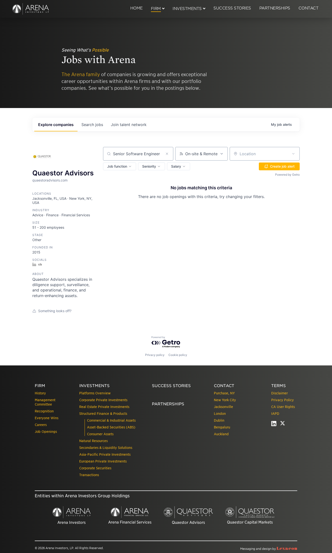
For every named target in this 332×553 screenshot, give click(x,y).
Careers (41, 425)
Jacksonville (223, 407)
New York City (225, 400)
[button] (119, 166)
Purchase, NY (224, 393)
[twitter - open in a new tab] (282, 425)
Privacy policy (155, 355)
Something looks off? (54, 311)
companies (56, 124)
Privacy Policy (282, 400)
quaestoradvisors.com (50, 180)
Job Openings (46, 432)
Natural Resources (93, 441)
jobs (92, 124)
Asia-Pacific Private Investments (105, 454)
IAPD (275, 414)
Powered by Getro (287, 174)
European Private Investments (103, 461)
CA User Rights (283, 407)
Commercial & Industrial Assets (111, 420)
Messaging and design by (268, 549)
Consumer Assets (100, 434)
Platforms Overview (95, 393)
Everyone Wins (46, 418)
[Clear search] (167, 153)
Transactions (89, 475)
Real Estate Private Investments (104, 407)
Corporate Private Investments (103, 400)
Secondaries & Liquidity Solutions (105, 448)
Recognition (44, 411)
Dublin (219, 420)
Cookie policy (177, 355)
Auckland (221, 434)
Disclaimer (279, 393)
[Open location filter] (293, 153)
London (220, 414)
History (40, 393)
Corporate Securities (95, 468)
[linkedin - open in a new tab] (273, 425)
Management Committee (45, 402)
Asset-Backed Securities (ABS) (111, 427)
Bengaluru (222, 427)
